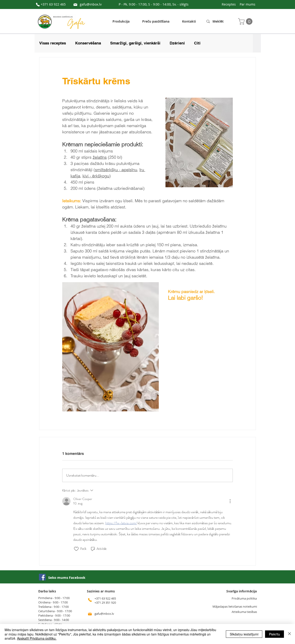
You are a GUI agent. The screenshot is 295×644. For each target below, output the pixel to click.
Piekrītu (274, 634)
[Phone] (38, 5)
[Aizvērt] (289, 634)
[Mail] (75, 5)
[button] (246, 21)
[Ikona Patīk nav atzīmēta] (76, 549)
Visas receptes (52, 43)
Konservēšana (88, 43)
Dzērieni (177, 43)
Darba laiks (47, 591)
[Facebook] (42, 577)
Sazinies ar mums (101, 591)
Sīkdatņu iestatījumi (244, 634)
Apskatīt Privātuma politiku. (36, 638)
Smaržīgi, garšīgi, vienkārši (135, 43)
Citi (197, 43)
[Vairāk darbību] (230, 501)
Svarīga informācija (241, 591)
